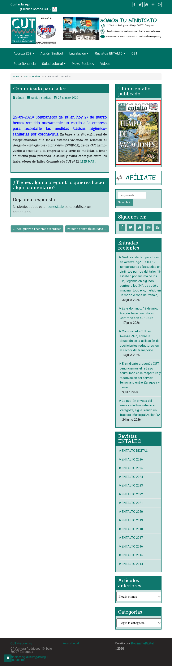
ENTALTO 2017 (132, 538)
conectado (56, 207)
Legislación (77, 53)
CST (134, 53)
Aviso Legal (71, 643)
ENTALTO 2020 (132, 512)
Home (16, 76)
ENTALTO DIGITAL (135, 451)
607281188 (18, 660)
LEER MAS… (88, 161)
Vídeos (105, 63)
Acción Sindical (51, 53)
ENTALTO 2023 (132, 485)
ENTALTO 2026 (132, 459)
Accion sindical (32, 76)
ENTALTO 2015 (132, 555)
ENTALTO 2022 (132, 494)
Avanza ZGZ (22, 53)
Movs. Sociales (83, 63)
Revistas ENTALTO (108, 53)
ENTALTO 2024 (132, 477)
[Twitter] (130, 227)
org (29, 643)
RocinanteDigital (142, 643)
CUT (13, 643)
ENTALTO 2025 (132, 468)
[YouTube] (139, 227)
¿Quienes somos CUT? (36, 9)
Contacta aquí (20, 4)
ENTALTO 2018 (132, 529)
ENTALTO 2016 (132, 546)
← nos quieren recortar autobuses (37, 229)
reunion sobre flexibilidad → (87, 229)
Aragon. (22, 643)
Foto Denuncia (25, 63)
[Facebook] (122, 227)
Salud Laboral (52, 63)
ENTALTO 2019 (132, 520)
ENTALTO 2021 (132, 503)
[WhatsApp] (157, 227)
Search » (124, 202)
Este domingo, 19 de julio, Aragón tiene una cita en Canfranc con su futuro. (139, 313)
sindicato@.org (28, 657)
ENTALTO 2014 (132, 564)
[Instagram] (148, 227)
